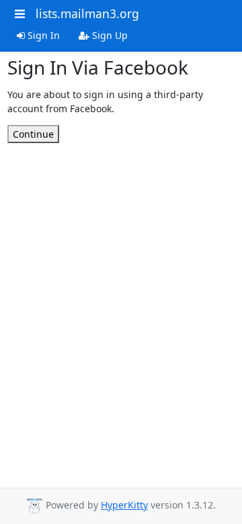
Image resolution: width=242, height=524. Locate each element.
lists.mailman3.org (87, 13)
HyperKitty (124, 504)
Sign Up (108, 35)
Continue (33, 134)
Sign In (42, 35)
